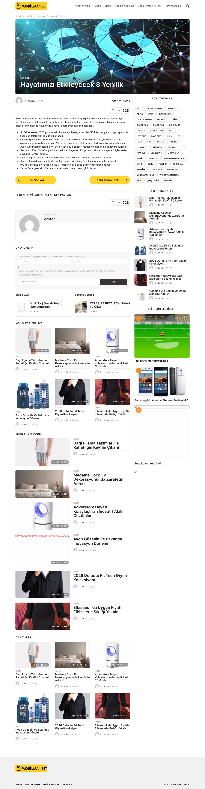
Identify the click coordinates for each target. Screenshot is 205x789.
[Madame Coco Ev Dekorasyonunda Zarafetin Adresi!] (72, 341)
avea (150, 114)
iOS (178, 136)
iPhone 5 (174, 142)
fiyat (176, 119)
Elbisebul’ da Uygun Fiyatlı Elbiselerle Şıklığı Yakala (112, 413)
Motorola (173, 153)
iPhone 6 (157, 147)
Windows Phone (145, 175)
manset (141, 153)
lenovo (171, 147)
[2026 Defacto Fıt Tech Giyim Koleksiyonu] (72, 392)
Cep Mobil (67, 784)
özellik (168, 180)
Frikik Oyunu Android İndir (151, 360)
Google (141, 130)
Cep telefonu (144, 119)
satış (139, 164)
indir (169, 136)
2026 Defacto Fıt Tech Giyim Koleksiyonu (69, 413)
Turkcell (178, 164)
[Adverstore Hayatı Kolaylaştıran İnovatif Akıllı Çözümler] (112, 341)
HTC (171, 130)
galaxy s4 (158, 125)
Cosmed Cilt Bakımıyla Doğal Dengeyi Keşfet (167, 292)
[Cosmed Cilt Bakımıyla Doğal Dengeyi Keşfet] (140, 295)
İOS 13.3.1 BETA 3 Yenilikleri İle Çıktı (110, 305)
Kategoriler (173, 6)
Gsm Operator (32, 784)
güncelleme (157, 130)
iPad (149, 142)
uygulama (156, 169)
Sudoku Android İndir (148, 463)
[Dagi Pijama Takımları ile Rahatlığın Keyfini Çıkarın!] (33, 341)
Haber (97, 6)
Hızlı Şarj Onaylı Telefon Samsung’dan (47, 305)
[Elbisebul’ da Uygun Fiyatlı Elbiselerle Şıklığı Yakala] (112, 392)
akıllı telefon (154, 108)
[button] (188, 6)
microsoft (156, 153)
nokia (140, 158)
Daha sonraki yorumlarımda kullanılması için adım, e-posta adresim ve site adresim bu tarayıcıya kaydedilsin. (67, 272)
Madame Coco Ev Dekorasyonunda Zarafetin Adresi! (72, 363)
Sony (150, 164)
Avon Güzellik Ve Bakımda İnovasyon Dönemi (32, 417)
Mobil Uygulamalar (149, 6)
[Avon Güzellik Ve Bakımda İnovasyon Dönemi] (33, 394)
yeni (139, 180)
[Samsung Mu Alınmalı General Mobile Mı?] (162, 381)
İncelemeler (82, 6)
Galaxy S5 (174, 125)
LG (181, 147)
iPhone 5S (142, 147)
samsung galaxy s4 (174, 158)
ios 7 (139, 142)
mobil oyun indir (124, 6)
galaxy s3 (142, 125)
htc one (141, 136)
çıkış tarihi (153, 180)
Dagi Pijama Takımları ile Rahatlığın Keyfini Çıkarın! (32, 362)
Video (108, 6)
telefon (162, 164)
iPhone (160, 142)
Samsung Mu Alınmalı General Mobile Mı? (161, 400)
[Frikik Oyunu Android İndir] (162, 336)
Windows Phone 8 (169, 175)
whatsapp (172, 169)
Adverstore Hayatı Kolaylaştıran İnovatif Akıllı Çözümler (112, 363)
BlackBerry (164, 114)
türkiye (141, 169)
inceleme (156, 136)
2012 (139, 108)
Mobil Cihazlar (50, 784)
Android (171, 108)
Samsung (153, 158)
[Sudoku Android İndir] (162, 433)
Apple (140, 114)
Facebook (162, 119)
